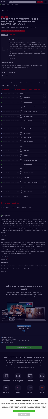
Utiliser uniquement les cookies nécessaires (24, 417)
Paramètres (24, 414)
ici (45, 407)
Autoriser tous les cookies (24, 411)
